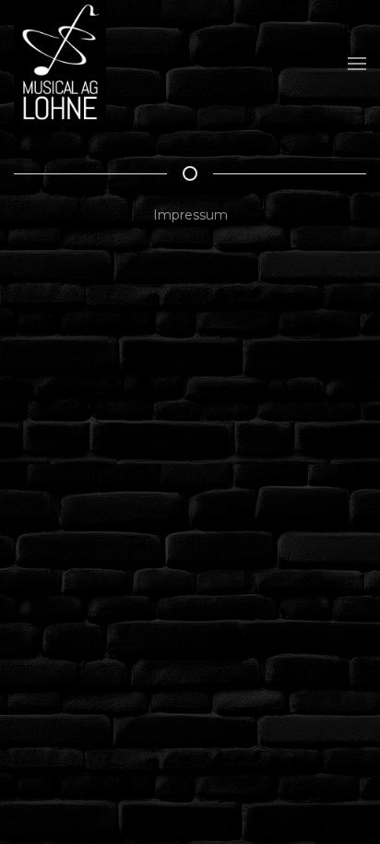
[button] (357, 63)
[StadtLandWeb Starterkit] (60, 63)
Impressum (190, 215)
